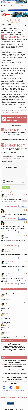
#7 (12, 194)
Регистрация (4, 5)
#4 (12, 235)
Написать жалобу (21, 397)
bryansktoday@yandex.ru (11, 112)
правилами (4, 158)
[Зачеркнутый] (8, 167)
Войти (10, 5)
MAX (10, 387)
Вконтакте (4, 387)
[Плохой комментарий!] (26, 194)
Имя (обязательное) (7, 161)
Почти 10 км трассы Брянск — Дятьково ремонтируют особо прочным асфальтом (14, 347)
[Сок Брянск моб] (14, 13)
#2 (12, 261)
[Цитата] (14, 167)
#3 (12, 249)
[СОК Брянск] (14, 1)
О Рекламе (4, 397)
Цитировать (23, 206)
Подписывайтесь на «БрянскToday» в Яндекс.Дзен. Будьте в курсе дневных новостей (16, 119)
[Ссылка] (12, 167)
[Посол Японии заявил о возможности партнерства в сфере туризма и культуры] (14, 37)
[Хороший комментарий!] (24, 194)
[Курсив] (4, 167)
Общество (4, 34)
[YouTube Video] (16, 167)
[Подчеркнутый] (6, 167)
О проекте (12, 397)
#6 (12, 210)
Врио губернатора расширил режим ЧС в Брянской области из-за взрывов (14, 343)
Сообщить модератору (11, 206)
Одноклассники (17, 387)
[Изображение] (10, 167)
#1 (12, 273)
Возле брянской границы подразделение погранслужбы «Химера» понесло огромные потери (14, 351)
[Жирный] (2, 167)
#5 (12, 222)
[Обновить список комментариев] (11, 192)
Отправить (5, 187)
